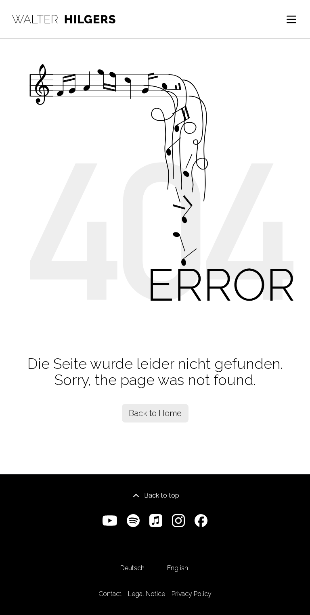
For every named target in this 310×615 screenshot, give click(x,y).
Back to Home (155, 413)
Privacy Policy (192, 594)
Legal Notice (146, 594)
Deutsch (132, 568)
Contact (109, 594)
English (177, 568)
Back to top (161, 495)
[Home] (63, 19)
